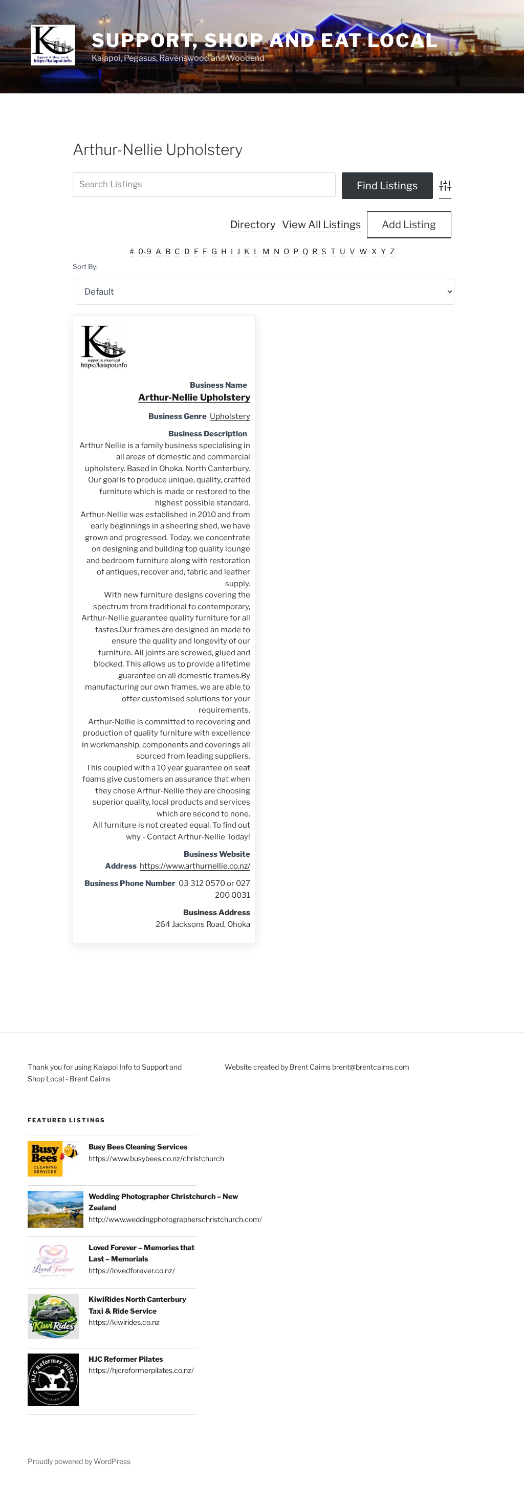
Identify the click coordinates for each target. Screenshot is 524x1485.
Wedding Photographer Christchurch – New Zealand (163, 1202)
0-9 (144, 251)
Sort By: (85, 266)
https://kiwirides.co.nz (124, 1322)
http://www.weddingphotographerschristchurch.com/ (175, 1219)
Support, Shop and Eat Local (265, 40)
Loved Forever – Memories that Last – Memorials (141, 1253)
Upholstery (230, 416)
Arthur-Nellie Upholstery (194, 397)
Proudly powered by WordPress (79, 1461)
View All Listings (321, 224)
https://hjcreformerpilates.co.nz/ (141, 1370)
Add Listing (409, 224)
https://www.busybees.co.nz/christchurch (156, 1158)
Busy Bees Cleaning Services (138, 1146)
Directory (253, 224)
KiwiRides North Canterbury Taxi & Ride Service (137, 1305)
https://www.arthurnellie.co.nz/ (195, 866)
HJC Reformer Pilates (126, 1359)
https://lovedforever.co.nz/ (132, 1270)
